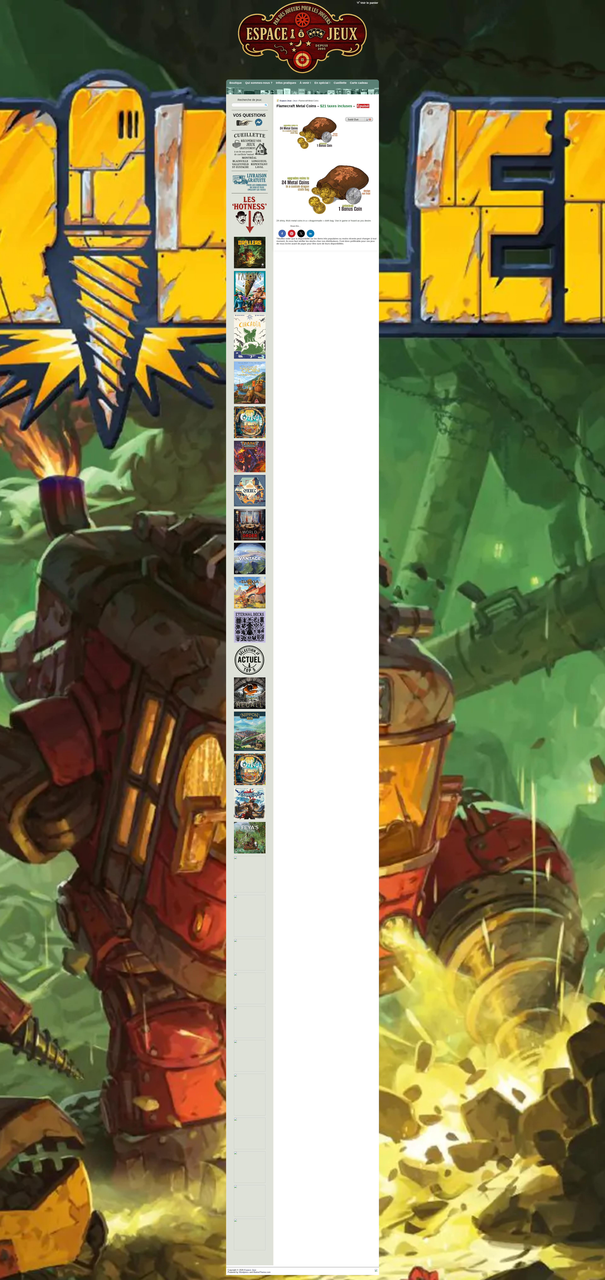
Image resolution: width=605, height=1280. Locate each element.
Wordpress (244, 1272)
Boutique (235, 82)
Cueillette (340, 82)
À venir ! (305, 82)
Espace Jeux (285, 101)
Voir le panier (369, 2)
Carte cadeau (359, 82)
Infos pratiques (286, 82)
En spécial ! (322, 82)
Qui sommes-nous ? (258, 82)
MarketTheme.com (262, 1272)
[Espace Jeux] (302, 37)
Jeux (295, 101)
